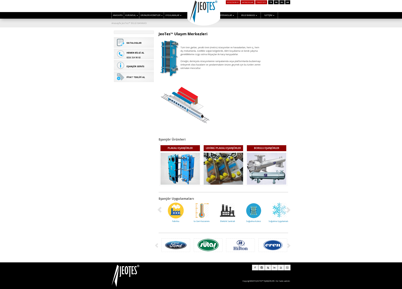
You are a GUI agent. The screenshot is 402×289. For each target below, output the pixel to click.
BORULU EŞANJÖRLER (266, 148)
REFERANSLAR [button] (225, 15)
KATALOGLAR (247, 2)
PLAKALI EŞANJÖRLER (180, 148)
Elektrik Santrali (223, 221)
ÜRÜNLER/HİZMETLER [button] (150, 15)
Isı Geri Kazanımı (197, 221)
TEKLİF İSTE (261, 2)
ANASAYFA (118, 15)
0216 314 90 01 (233, 2)
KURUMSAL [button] (130, 15)
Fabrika (171, 221)
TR (270, 2)
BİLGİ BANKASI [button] (248, 15)
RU (282, 2)
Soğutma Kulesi (249, 221)
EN (276, 2)
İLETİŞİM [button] (268, 15)
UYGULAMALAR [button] (172, 15)
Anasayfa (116, 23)
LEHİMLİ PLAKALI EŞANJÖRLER (223, 148)
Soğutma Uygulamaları (275, 221)
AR (287, 2)
